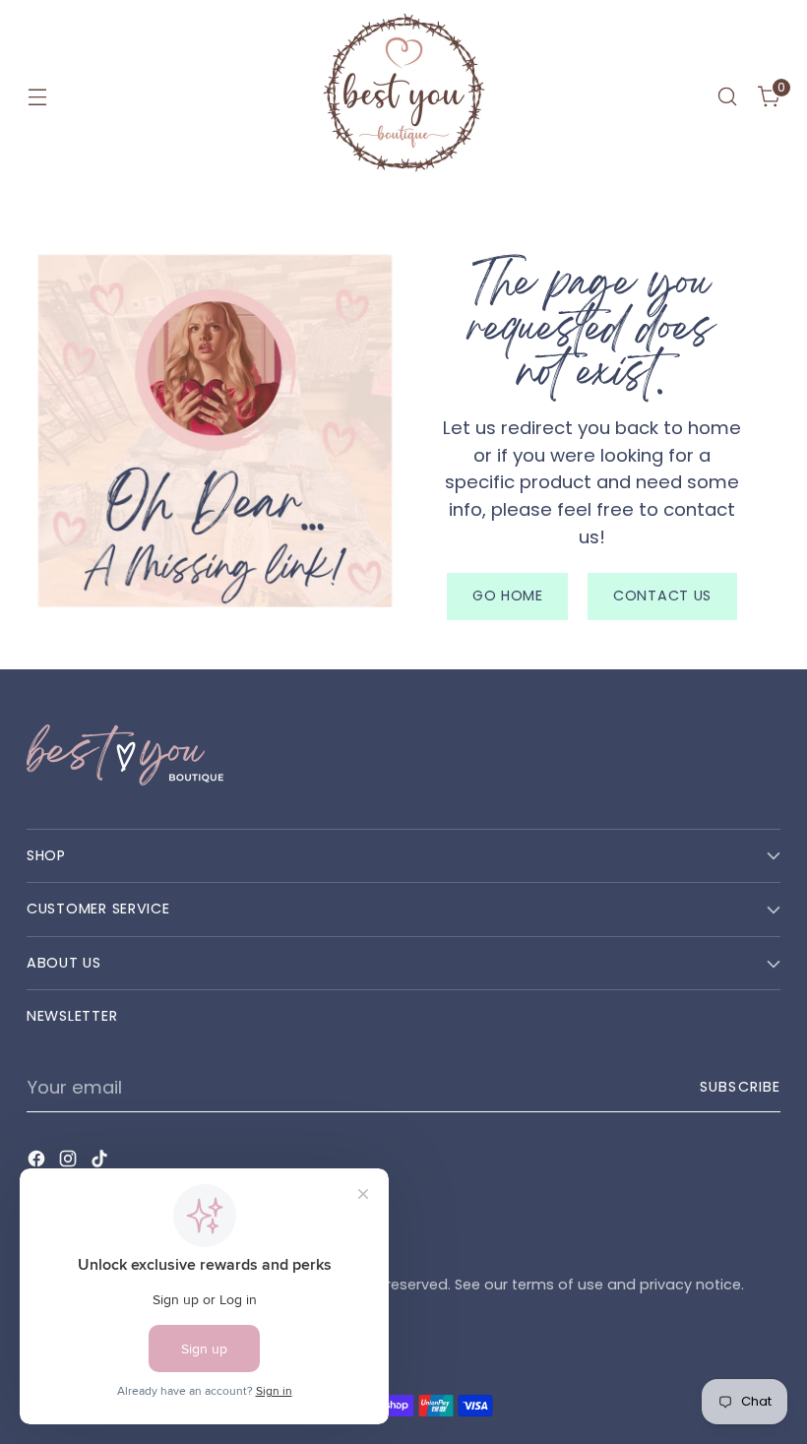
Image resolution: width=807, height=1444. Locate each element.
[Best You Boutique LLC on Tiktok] (101, 1162)
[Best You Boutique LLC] (403, 96)
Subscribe (740, 1087)
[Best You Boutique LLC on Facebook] (38, 1162)
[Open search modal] (728, 97)
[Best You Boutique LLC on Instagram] (70, 1162)
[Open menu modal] (37, 97)
